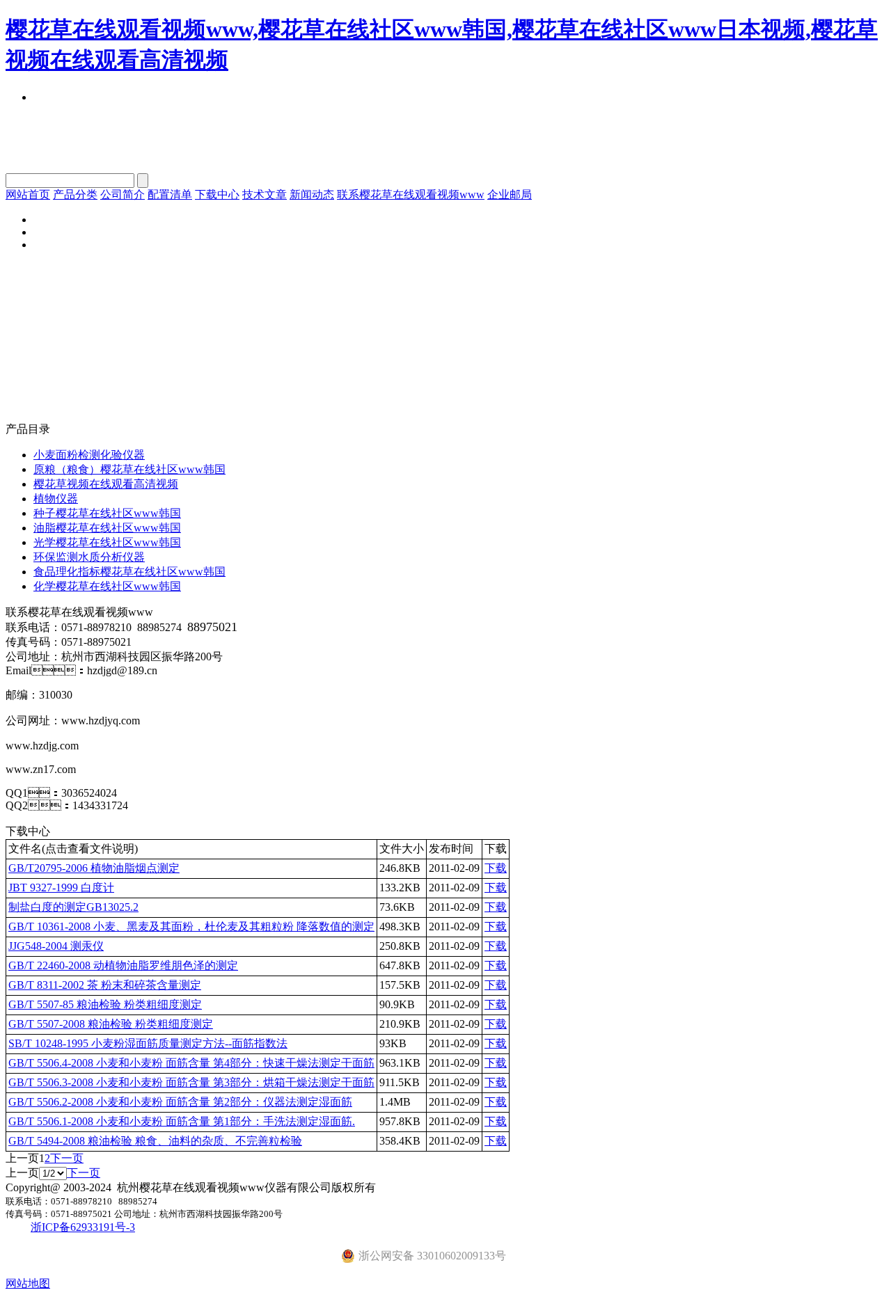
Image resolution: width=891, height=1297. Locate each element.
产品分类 (75, 194)
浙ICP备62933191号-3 (83, 1227)
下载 (495, 868)
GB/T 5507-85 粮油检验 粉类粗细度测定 (105, 1004)
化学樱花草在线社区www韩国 (107, 586)
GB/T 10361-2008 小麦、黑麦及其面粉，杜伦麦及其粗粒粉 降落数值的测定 (191, 926)
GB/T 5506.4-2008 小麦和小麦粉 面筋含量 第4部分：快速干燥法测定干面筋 (191, 1063)
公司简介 (122, 194)
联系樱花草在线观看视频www (410, 194)
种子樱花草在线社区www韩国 (107, 513)
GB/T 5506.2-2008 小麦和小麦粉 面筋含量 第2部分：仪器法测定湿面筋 (180, 1102)
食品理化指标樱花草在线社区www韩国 (129, 572)
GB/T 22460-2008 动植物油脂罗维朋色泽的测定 (123, 965)
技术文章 (264, 194)
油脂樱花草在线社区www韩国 (107, 528)
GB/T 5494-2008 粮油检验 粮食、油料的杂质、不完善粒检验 (155, 1141)
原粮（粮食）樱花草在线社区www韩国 (129, 469)
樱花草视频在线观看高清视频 (105, 484)
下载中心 (217, 194)
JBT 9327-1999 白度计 (61, 887)
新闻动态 (312, 194)
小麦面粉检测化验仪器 (89, 455)
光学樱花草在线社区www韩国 (107, 542)
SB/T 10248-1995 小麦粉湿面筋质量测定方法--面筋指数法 (147, 1043)
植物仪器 (55, 498)
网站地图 (28, 1283)
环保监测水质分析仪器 (89, 557)
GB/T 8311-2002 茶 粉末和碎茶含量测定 (104, 985)
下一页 (67, 1158)
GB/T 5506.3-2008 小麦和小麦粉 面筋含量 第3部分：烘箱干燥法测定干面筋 (191, 1082)
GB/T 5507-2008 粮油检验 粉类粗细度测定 (110, 1024)
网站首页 (28, 194)
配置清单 (170, 194)
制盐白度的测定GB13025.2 (73, 907)
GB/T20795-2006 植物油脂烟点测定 (94, 868)
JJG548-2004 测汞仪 (56, 946)
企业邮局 (509, 194)
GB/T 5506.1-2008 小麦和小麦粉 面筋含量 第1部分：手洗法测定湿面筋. (181, 1121)
